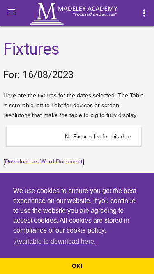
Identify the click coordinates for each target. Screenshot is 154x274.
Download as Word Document (44, 161)
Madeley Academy (85, 14)
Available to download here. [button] (55, 241)
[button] (11, 11)
